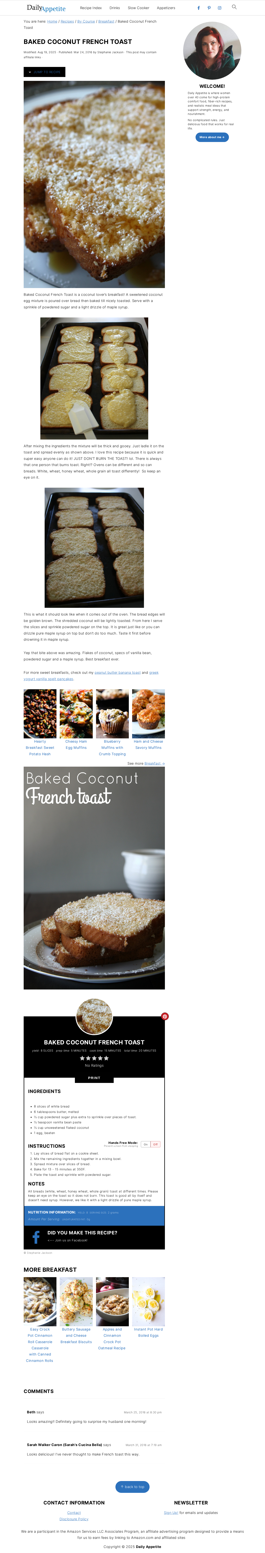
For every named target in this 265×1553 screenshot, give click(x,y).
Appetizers (166, 8)
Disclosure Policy (74, 1519)
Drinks (115, 8)
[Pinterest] (209, 7)
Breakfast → (155, 763)
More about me (211, 137)
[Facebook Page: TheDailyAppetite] (38, 1237)
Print (94, 1078)
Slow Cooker (138, 8)
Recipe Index (91, 8)
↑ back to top (132, 1487)
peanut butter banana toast (118, 672)
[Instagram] (219, 7)
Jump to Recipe (46, 72)
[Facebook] (198, 7)
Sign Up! (171, 1513)
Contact (74, 1513)
